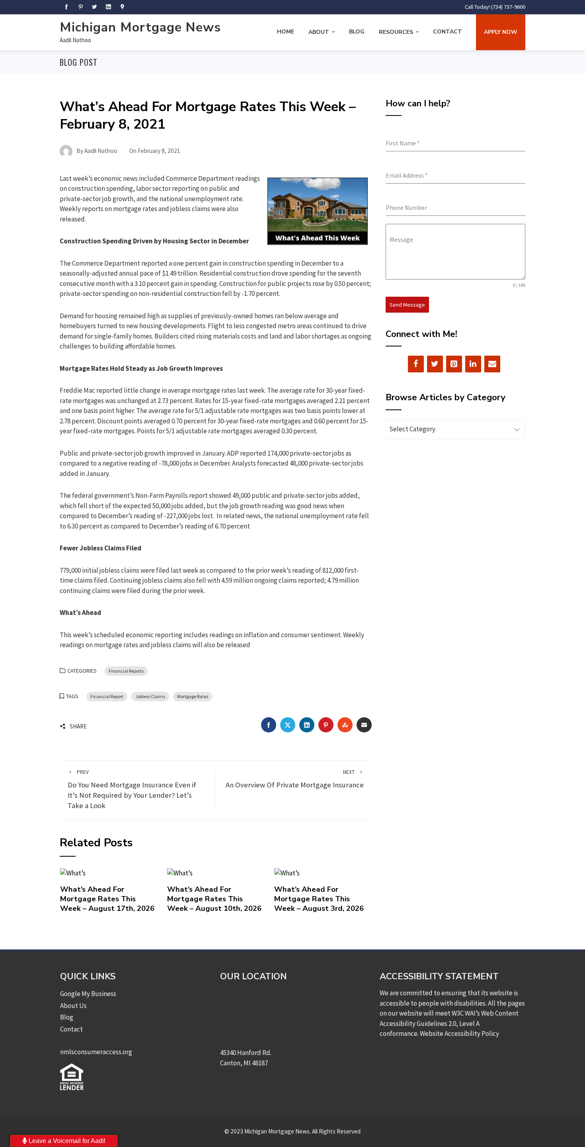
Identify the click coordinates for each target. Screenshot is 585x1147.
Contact (447, 31)
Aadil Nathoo (75, 40)
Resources (396, 32)
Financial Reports (126, 671)
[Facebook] (416, 364)
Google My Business (88, 993)
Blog (357, 31)
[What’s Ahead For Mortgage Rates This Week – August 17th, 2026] (73, 872)
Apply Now (500, 32)
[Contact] (492, 364)
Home (285, 31)
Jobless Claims (150, 696)
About (318, 32)
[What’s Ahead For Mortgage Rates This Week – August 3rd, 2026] (287, 872)
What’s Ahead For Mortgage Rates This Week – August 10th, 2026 (214, 899)
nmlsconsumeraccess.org (96, 1051)
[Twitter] (435, 364)
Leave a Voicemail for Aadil (66, 1140)
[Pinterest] (454, 364)
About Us (73, 1005)
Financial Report (106, 696)
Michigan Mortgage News (140, 27)
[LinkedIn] (473, 364)
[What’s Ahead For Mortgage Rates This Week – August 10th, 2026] (180, 872)
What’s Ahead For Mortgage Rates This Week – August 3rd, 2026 (319, 899)
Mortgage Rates (192, 696)
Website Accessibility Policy (459, 1033)
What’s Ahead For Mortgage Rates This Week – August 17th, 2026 (107, 899)
